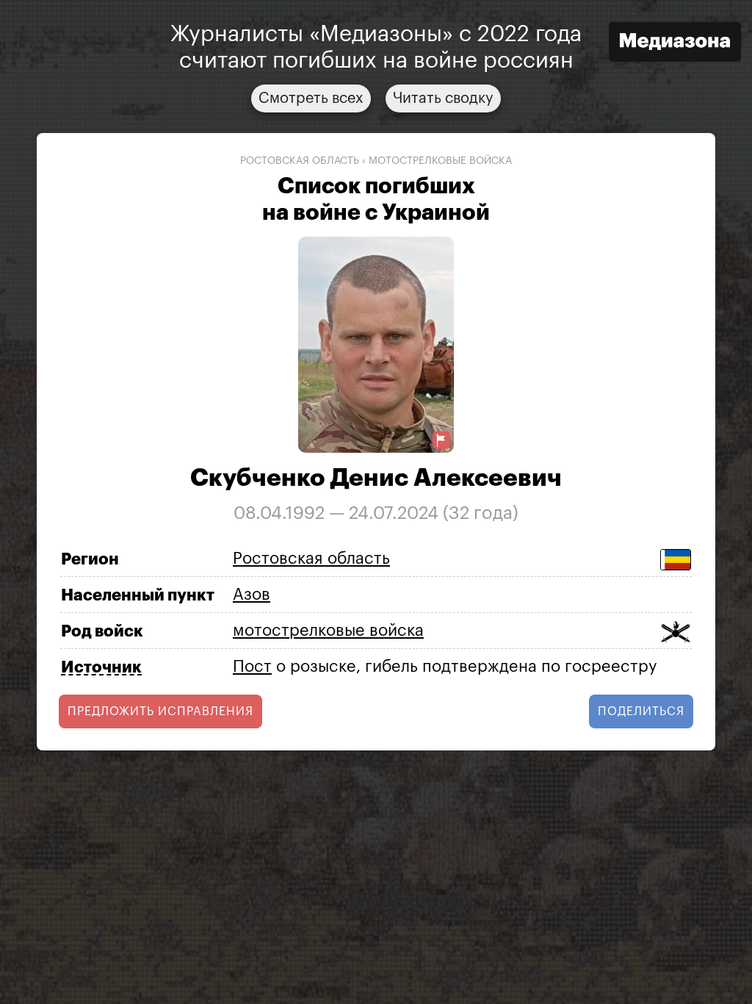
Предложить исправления (160, 711)
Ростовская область (299, 161)
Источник (101, 667)
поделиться (641, 711)
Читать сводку (443, 98)
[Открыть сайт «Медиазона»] (675, 43)
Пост (252, 667)
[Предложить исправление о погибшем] (441, 441)
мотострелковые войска (440, 161)
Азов (251, 595)
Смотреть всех (311, 98)
